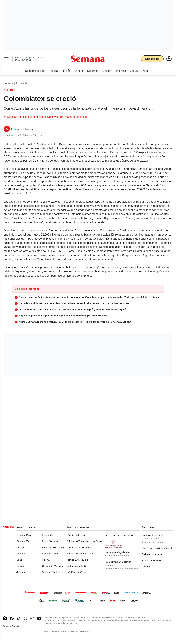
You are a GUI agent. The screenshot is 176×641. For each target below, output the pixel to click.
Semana (8, 83)
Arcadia (20, 553)
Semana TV (22, 541)
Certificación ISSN (76, 565)
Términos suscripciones (79, 547)
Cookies (146, 566)
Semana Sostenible (52, 572)
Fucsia (20, 565)
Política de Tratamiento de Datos (84, 541)
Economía (21, 83)
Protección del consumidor (119, 535)
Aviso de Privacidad (16, 626)
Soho (19, 559)
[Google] (5, 618)
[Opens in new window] (12, 618)
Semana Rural (50, 553)
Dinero (20, 547)
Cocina (46, 559)
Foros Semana (50, 541)
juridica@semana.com (117, 555)
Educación (47, 535)
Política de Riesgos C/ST (79, 553)
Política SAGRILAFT (77, 559)
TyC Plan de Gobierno (78, 572)
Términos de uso (75, 535)
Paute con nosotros (152, 560)
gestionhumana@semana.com (121, 568)
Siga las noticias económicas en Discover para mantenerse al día (47, 116)
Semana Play (23, 535)
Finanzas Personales (53, 547)
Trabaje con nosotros (153, 554)
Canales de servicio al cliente (157, 548)
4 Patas (20, 572)
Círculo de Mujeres (52, 565)
